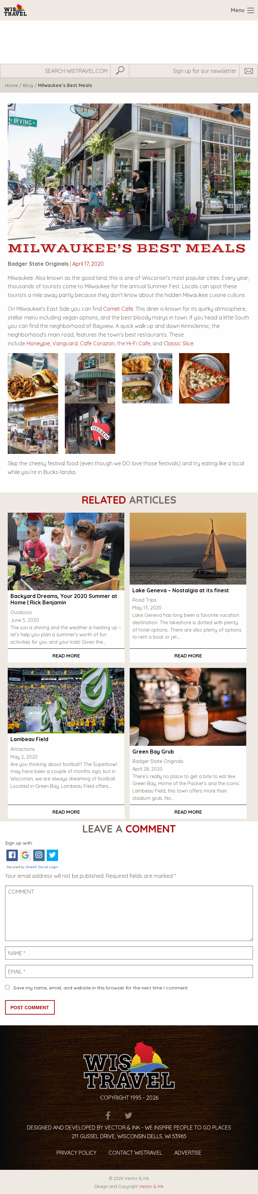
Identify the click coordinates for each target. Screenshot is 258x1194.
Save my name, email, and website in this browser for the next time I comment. (100, 988)
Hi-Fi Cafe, (138, 343)
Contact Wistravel (135, 1152)
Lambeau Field (29, 739)
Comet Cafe (118, 308)
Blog (28, 85)
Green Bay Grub (153, 751)
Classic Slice (179, 343)
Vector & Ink (151, 1186)
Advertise (188, 1152)
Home (11, 85)
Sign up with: (19, 843)
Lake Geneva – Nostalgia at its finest (180, 590)
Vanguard (65, 343)
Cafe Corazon (97, 343)
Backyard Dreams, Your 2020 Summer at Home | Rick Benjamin (63, 599)
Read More (66, 656)
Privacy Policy (76, 1152)
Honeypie (38, 343)
